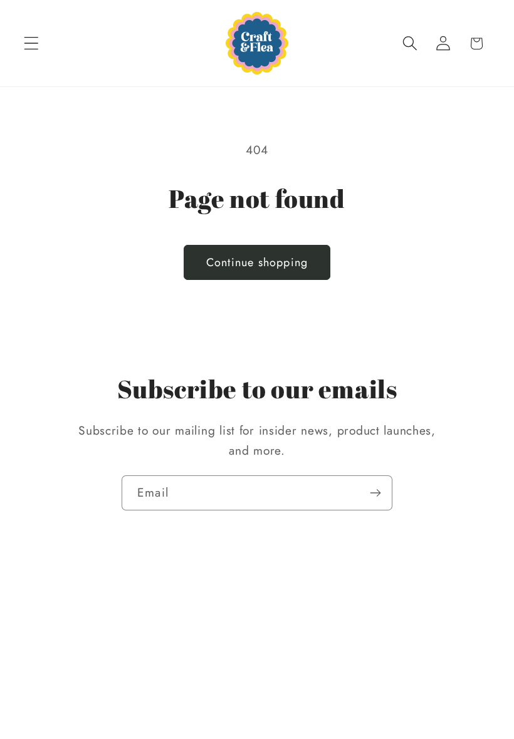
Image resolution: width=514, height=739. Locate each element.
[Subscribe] (375, 492)
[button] (31, 43)
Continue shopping (257, 262)
